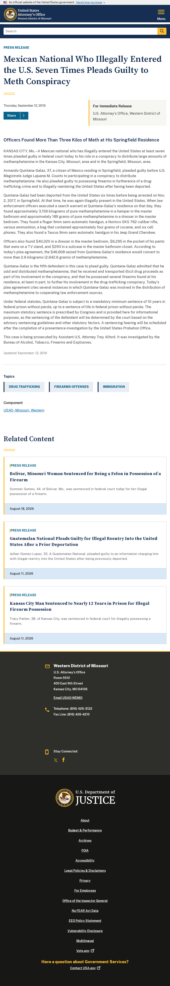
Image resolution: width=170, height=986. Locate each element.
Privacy (85, 880)
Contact (83, 968)
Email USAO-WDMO (68, 698)
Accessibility (85, 860)
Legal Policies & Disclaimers (85, 870)
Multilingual (85, 941)
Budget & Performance (85, 830)
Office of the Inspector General (85, 901)
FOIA (85, 850)
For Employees (85, 890)
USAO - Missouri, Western (24, 410)
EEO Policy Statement (85, 920)
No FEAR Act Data (85, 911)
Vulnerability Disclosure (85, 931)
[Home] (29, 19)
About (85, 820)
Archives (85, 840)
